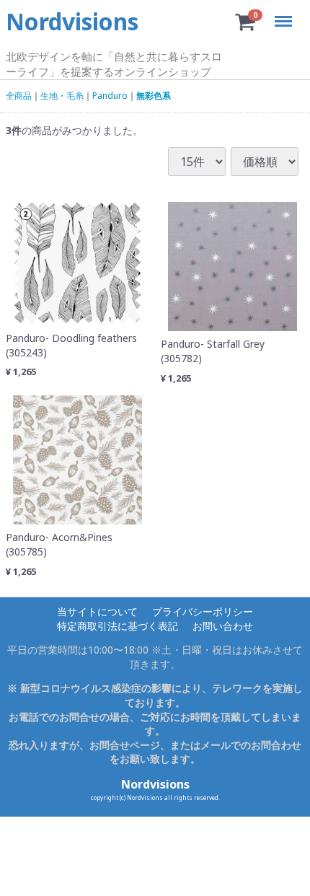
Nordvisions (155, 784)
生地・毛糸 (62, 96)
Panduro (110, 96)
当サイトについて (97, 611)
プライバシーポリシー (202, 611)
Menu (286, 12)
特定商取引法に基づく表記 (117, 625)
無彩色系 (153, 96)
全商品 (19, 96)
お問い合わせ (222, 625)
